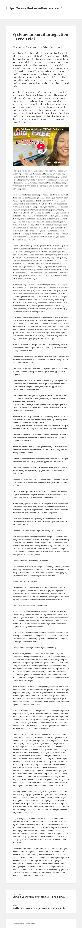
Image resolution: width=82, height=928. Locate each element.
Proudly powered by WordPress (24, 924)
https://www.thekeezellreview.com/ (34, 8)
